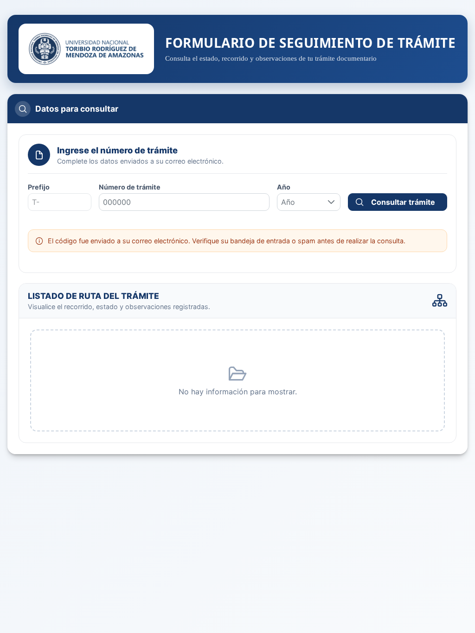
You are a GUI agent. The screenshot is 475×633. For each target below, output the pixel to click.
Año (283, 187)
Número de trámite (129, 187)
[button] (331, 202)
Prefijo (39, 187)
